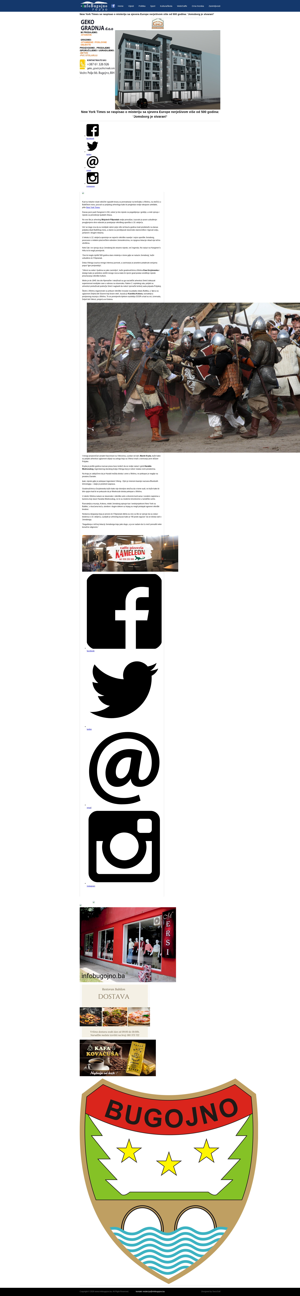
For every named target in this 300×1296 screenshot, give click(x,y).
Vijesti (131, 6)
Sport (152, 6)
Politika (142, 6)
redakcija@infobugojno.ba (154, 1291)
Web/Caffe (182, 6)
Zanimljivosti (214, 6)
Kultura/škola (166, 6)
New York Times (93, 207)
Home (120, 6)
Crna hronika (198, 6)
